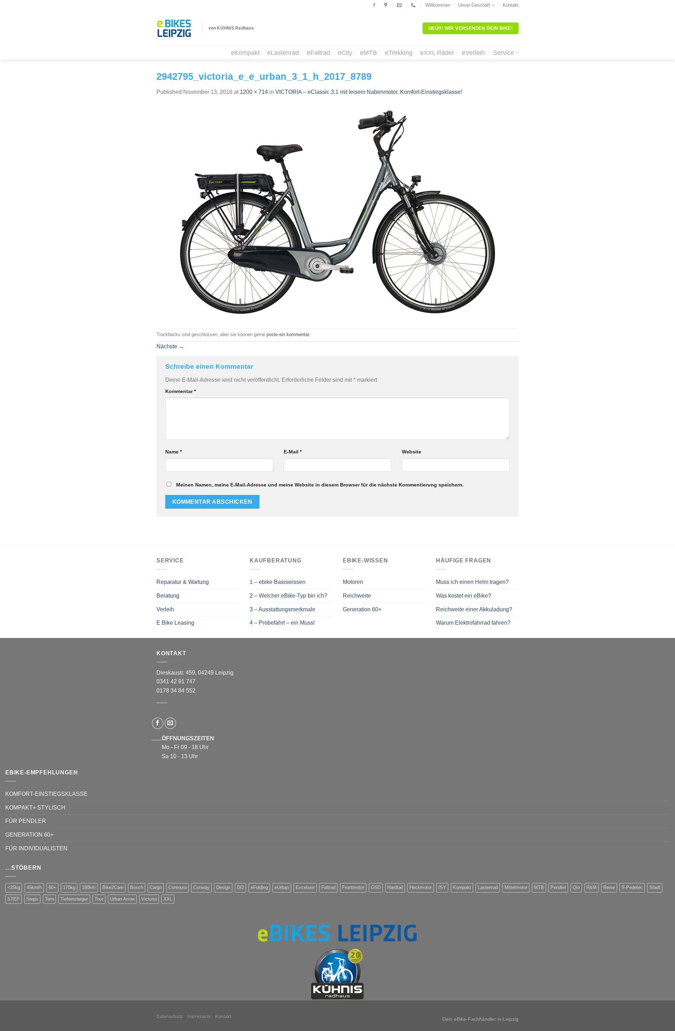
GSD (376, 887)
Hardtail (395, 887)
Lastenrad (488, 887)
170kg (69, 887)
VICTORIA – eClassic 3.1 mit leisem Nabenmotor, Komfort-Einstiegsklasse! (368, 92)
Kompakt (462, 887)
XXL (167, 899)
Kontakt (511, 5)
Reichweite (357, 596)
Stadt (654, 887)
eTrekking (398, 52)
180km (89, 887)
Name (173, 452)
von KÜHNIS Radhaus (231, 28)
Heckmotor (421, 887)
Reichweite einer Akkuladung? (474, 609)
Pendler (558, 887)
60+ (52, 887)
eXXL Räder (437, 52)
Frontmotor (353, 887)
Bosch (136, 887)
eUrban (282, 887)
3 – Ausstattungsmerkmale (282, 609)
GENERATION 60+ (29, 835)
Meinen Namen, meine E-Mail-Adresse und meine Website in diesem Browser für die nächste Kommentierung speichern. (320, 485)
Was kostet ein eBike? (463, 596)
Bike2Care (112, 887)
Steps (32, 899)
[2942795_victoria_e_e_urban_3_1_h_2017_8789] (337, 212)
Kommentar (180, 391)
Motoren (353, 582)
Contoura (177, 887)
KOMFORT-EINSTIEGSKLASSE (46, 794)
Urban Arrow (122, 899)
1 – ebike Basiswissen (278, 582)
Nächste (170, 346)
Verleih (165, 609)
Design (223, 887)
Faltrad (328, 887)
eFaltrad (318, 52)
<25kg (13, 887)
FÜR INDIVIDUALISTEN (36, 848)
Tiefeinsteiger (74, 899)
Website (411, 452)
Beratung (167, 596)
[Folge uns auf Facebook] (374, 5)
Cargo (156, 887)
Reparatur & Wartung (182, 582)
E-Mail (293, 452)
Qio (576, 887)
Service (503, 52)
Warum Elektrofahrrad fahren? (473, 623)
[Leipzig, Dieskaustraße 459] (386, 5)
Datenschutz (169, 1016)
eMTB (368, 52)
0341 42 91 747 (175, 681)
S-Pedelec (632, 887)
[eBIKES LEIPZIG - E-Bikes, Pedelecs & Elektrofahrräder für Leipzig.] (174, 28)
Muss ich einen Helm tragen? (472, 582)
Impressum (199, 1016)
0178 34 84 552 (175, 691)
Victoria (149, 899)
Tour (99, 899)
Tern (49, 899)
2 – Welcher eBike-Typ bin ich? (288, 596)
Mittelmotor (515, 887)
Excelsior (305, 887)
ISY (442, 887)
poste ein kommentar (287, 334)
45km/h (34, 887)
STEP (13, 899)
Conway (201, 887)
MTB (539, 887)
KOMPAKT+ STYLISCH (35, 808)
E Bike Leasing (175, 623)
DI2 (240, 887)
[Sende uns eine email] (170, 723)
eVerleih (473, 52)
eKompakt (245, 52)
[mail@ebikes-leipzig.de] (400, 5)
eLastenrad (283, 52)
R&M (591, 887)
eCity (345, 52)
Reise (609, 887)
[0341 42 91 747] (414, 5)
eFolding (259, 887)
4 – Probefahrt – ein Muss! (282, 623)
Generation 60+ (362, 609)
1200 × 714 (254, 92)
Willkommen (437, 5)
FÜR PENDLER (25, 821)
